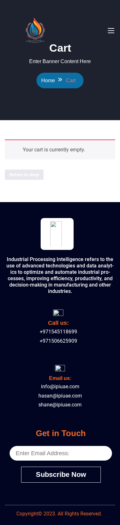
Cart (71, 80)
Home (48, 80)
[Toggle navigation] (110, 30)
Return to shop (24, 174)
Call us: (58, 323)
